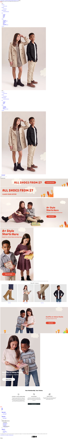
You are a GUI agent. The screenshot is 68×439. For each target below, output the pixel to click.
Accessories (3, 110)
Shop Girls (4, 412)
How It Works (3, 175)
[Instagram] (2, 408)
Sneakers (4, 102)
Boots (3, 103)
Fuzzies (4, 16)
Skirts (3, 23)
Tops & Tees (4, 22)
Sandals (4, 15)
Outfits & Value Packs (4, 10)
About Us (3, 429)
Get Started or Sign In (3, 178)
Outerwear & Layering (5, 24)
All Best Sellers (5, 96)
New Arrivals (3, 4)
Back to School (3, 174)
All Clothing (4, 20)
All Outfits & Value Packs (6, 11)
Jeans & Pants (4, 107)
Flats (3, 17)
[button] (34, 177)
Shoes (2, 100)
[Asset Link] (17, 280)
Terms (19, 0)
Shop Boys (3, 416)
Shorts (4, 108)
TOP (1, 438)
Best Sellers (3, 7)
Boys (2, 90)
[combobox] (3, 176)
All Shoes (4, 14)
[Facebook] (2, 409)
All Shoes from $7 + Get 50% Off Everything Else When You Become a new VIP (9, 0)
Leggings (4, 21)
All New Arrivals (5, 93)
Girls (2, 3)
